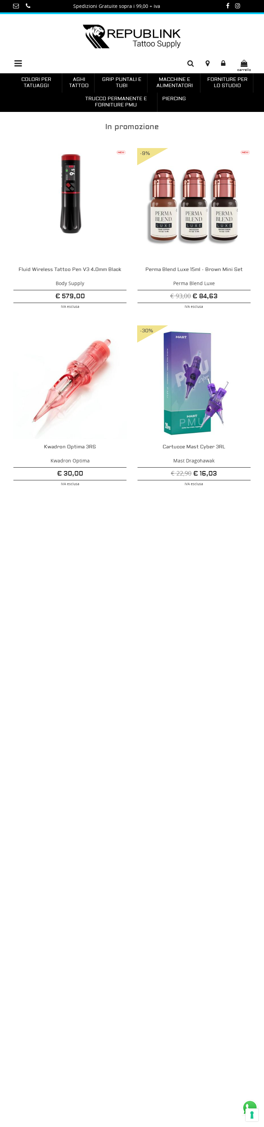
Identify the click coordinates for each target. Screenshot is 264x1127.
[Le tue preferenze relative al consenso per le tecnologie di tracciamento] (251, 1114)
